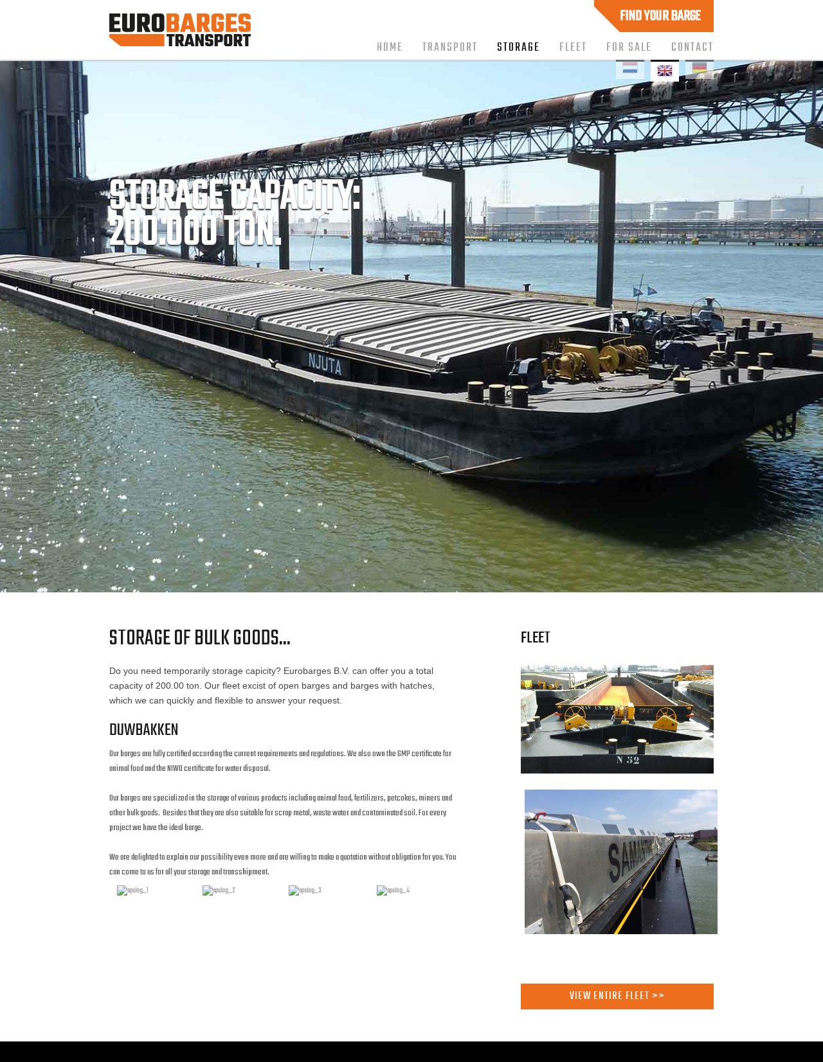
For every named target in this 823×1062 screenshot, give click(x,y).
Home (390, 48)
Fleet (573, 48)
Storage (518, 48)
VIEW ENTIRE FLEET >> (617, 996)
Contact (692, 48)
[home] (180, 42)
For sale (629, 48)
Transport (450, 48)
